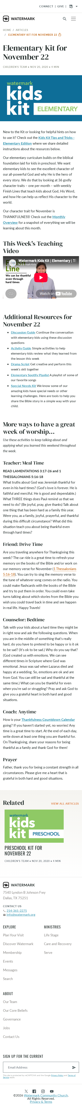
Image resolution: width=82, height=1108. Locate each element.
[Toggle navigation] (73, 19)
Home (7, 30)
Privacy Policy (57, 1075)
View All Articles (65, 803)
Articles (22, 30)
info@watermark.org (21, 914)
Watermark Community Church (46, 1095)
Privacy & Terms (41, 1101)
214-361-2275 (17, 910)
